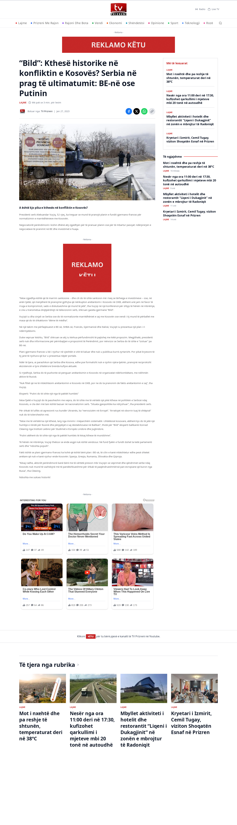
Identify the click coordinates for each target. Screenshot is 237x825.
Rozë (209, 23)
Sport (174, 23)
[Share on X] (136, 111)
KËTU (91, 636)
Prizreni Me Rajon (46, 23)
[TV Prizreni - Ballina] (118, 9)
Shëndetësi (136, 23)
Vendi (99, 23)
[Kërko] (220, 23)
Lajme (22, 23)
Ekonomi (115, 23)
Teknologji (192, 23)
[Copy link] (152, 111)
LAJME (22, 102)
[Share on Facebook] (129, 111)
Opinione (157, 23)
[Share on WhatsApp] (144, 111)
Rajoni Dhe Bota (76, 23)
